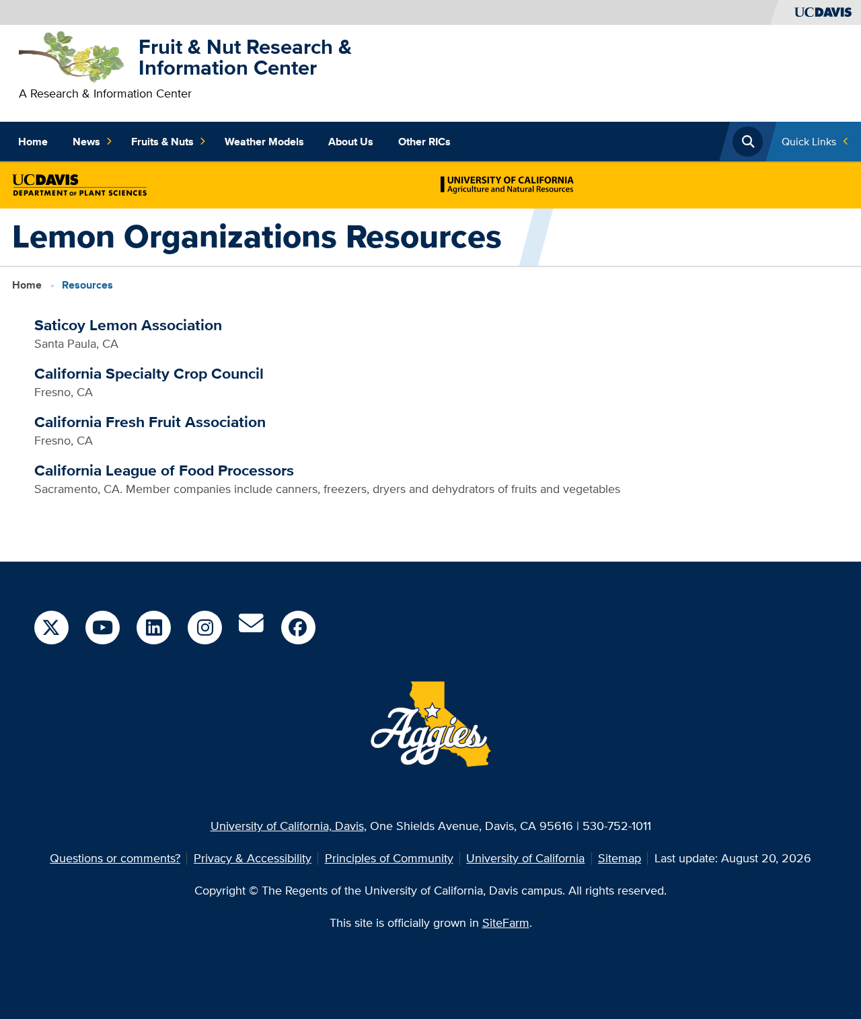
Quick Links (809, 141)
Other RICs (424, 141)
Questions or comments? (115, 858)
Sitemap (619, 858)
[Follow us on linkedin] (153, 627)
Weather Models (264, 141)
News (86, 141)
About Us (350, 141)
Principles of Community (389, 858)
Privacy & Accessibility (252, 858)
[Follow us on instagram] (204, 627)
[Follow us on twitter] (51, 627)
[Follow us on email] (251, 628)
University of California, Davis (287, 826)
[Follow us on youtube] (102, 627)
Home (33, 141)
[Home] (72, 55)
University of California (525, 858)
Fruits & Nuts (162, 141)
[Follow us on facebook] (298, 627)
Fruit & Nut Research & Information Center (245, 57)
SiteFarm (505, 922)
